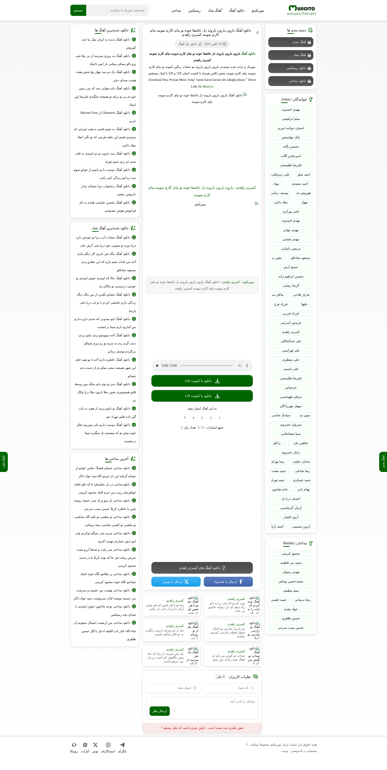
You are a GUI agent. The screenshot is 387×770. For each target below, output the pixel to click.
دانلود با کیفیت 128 (198, 396)
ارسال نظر (160, 711)
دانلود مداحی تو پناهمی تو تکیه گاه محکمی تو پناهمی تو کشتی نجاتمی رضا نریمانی (105, 521)
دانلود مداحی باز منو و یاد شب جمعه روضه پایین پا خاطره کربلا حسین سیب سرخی (105, 504)
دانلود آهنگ (236, 10)
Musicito (207, 86)
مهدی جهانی (291, 230)
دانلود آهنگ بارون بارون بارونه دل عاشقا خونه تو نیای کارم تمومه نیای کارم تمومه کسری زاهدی (200, 32)
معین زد (276, 258)
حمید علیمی (278, 599)
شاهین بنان (301, 443)
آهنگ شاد (214, 10)
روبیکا (74, 751)
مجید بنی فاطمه (290, 562)
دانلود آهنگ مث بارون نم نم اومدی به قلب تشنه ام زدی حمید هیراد (105, 157)
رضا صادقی (302, 471)
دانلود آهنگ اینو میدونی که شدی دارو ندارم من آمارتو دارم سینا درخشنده (105, 323)
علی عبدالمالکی (291, 341)
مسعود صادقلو (300, 258)
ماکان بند (278, 294)
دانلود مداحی (297, 81)
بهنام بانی (303, 489)
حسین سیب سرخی (291, 627)
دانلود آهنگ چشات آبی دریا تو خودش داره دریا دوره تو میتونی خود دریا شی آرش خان (106, 241)
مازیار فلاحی (301, 294)
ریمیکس (194, 10)
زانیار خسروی (291, 452)
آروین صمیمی (301, 526)
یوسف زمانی (279, 193)
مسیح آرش (291, 267)
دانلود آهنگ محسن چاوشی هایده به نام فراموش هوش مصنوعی (108, 206)
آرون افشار (291, 517)
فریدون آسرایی (291, 322)
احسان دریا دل (291, 498)
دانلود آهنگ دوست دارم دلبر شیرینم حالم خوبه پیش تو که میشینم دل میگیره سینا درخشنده (106, 433)
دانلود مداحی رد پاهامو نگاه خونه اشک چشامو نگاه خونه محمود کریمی (108, 578)
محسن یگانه (291, 146)
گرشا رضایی (291, 285)
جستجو (78, 10)
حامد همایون (280, 489)
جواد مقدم (291, 609)
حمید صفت (278, 471)
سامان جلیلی (301, 461)
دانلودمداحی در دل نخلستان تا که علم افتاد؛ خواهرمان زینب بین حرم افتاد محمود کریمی (105, 488)
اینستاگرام (108, 751)
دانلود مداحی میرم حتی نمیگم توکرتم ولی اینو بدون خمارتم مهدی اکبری (105, 537)
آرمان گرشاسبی (291, 508)
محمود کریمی (291, 553)
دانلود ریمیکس (296, 68)
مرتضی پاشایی (291, 248)
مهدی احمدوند (291, 109)
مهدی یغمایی (290, 239)
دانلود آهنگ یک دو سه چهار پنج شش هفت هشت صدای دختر (106, 76)
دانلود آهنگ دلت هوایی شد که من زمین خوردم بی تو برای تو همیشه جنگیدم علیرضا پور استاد (105, 96)
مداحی (176, 10)
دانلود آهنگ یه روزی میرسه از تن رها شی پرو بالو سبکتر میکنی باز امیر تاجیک (105, 60)
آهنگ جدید (299, 42)
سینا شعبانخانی (291, 433)
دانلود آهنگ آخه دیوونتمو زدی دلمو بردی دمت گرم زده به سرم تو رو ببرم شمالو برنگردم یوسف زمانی (107, 343)
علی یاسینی (291, 369)
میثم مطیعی (291, 590)
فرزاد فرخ (281, 304)
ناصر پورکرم (291, 211)
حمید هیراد (278, 480)
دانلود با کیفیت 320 (198, 381)
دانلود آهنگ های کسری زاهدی (199, 568)
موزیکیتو (302, 10)
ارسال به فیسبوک (225, 581)
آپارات (85, 751)
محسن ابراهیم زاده (290, 276)
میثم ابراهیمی (291, 118)
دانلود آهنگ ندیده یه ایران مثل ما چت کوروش (109, 43)
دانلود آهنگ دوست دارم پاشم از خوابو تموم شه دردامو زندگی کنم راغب (105, 174)
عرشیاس (291, 387)
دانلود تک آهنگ (187, 44)
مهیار (304, 202)
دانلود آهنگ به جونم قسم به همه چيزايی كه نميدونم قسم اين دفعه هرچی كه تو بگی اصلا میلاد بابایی (105, 137)
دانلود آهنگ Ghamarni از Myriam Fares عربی (108, 116)
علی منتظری (290, 359)
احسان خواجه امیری (290, 128)
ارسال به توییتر (173, 581)
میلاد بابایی (281, 202)
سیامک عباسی (280, 415)
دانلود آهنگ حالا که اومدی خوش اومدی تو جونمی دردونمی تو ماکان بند (106, 282)
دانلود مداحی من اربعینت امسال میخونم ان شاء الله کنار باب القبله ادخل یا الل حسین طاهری (105, 631)
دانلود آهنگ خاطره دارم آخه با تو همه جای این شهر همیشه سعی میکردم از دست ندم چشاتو (105, 368)
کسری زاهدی (231, 282)
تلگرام (122, 751)
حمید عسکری (302, 480)
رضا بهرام (277, 461)
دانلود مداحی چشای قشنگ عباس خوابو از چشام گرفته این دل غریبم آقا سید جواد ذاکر (106, 472)
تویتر (95, 751)
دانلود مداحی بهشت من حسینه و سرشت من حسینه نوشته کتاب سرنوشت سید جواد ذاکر (105, 594)
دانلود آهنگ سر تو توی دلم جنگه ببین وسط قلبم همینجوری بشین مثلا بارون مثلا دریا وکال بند (105, 392)
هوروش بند (303, 193)
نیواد (276, 183)
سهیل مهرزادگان (291, 406)
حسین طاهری (291, 618)
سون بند (304, 415)
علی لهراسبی (291, 350)
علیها (304, 304)
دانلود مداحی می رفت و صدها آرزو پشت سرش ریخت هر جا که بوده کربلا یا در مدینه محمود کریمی (106, 558)
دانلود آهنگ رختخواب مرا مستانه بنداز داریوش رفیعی (108, 190)
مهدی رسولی (291, 572)
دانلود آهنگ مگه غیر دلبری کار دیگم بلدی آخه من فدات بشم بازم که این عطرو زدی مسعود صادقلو (106, 262)
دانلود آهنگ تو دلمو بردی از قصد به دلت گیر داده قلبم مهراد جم (107, 412)
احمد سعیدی (300, 183)
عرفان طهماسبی (291, 397)
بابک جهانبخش (291, 137)
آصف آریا (277, 526)
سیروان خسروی (291, 424)
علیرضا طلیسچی (291, 165)
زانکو (277, 443)
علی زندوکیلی (280, 174)
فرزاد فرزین (291, 313)
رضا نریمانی (303, 599)
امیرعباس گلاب (291, 156)
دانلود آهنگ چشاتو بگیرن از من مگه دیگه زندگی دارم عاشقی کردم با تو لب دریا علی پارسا (106, 303)
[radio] (219, 417)
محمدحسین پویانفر (291, 581)
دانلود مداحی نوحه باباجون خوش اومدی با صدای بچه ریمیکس (105, 610)
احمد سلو (304, 174)
